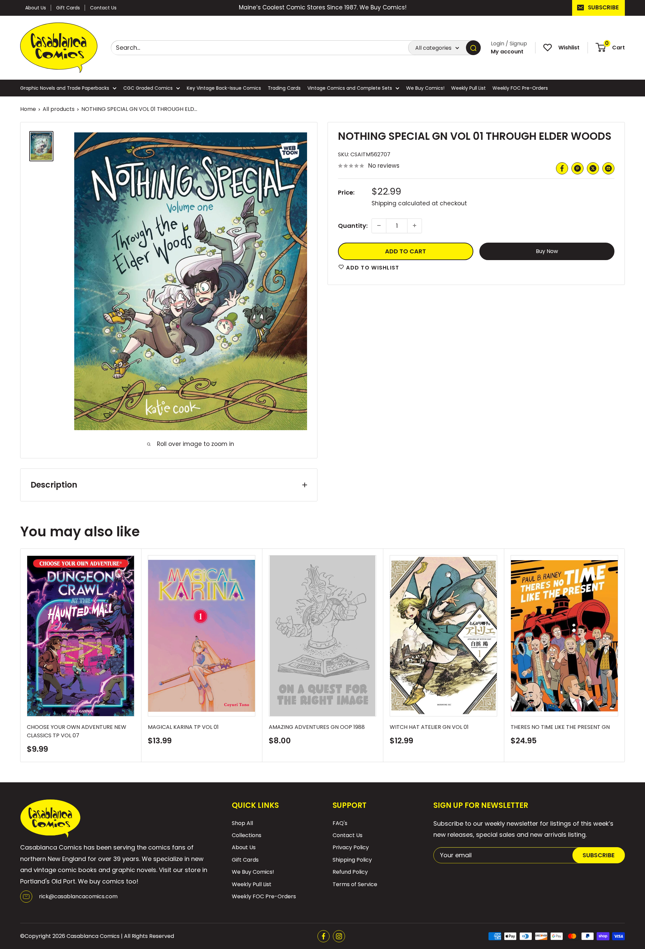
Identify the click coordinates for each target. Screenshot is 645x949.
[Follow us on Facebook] (323, 936)
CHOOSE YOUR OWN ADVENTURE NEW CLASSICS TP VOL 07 (76, 731)
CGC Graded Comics (148, 88)
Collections (246, 835)
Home (28, 109)
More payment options (546, 251)
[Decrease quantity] (379, 225)
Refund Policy (350, 872)
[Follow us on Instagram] (339, 936)
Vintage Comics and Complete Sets (349, 88)
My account (507, 51)
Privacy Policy (351, 847)
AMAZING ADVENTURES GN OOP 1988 (317, 727)
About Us (35, 7)
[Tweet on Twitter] (593, 168)
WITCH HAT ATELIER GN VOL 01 (429, 727)
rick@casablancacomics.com (78, 896)
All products (59, 109)
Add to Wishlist (371, 267)
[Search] (473, 47)
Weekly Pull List (468, 88)
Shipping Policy (352, 860)
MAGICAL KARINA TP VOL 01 (183, 727)
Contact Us (103, 7)
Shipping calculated (401, 203)
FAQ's (340, 823)
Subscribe (603, 7)
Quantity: (353, 225)
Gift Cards (68, 7)
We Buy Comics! (425, 88)
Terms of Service (355, 884)
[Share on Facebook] (562, 168)
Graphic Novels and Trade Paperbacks (64, 88)
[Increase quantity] (414, 225)
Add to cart (405, 251)
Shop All (242, 823)
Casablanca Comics (93, 936)
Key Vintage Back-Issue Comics (224, 88)
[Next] (625, 655)
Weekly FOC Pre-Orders (520, 88)
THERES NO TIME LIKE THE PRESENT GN (560, 727)
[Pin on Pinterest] (577, 168)
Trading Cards (284, 88)
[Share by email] (608, 168)
